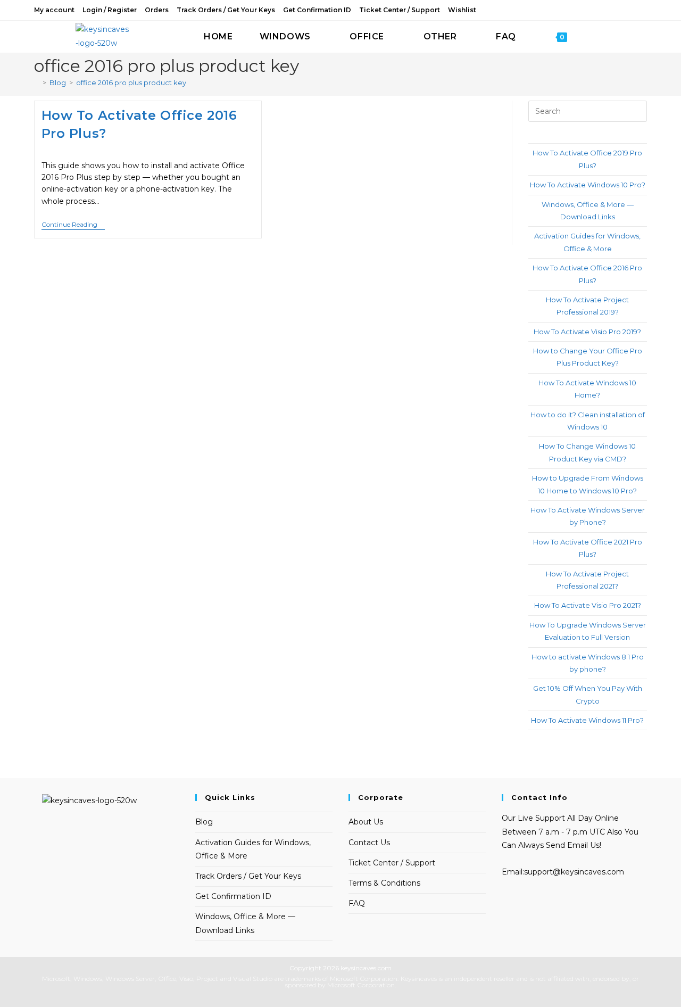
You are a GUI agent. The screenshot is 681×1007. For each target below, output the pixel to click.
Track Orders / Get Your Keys (226, 10)
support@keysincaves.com (574, 872)
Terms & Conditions (384, 883)
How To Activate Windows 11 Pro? (587, 720)
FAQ (356, 903)
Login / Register (109, 10)
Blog (204, 822)
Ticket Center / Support (399, 10)
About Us (365, 822)
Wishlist (462, 10)
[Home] (36, 82)
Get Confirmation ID (317, 10)
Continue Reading (73, 225)
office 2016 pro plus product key (131, 82)
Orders (157, 10)
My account (54, 10)
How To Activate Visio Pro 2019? (587, 331)
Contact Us (369, 842)
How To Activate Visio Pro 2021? (587, 605)
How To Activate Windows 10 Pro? (587, 184)
